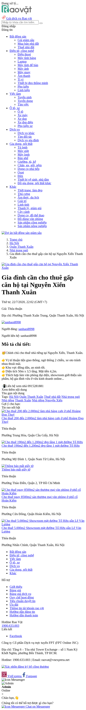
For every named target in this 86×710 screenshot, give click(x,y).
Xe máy (23, 115)
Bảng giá (15, 590)
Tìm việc (23, 104)
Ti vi (20, 79)
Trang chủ (16, 239)
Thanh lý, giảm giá (29, 208)
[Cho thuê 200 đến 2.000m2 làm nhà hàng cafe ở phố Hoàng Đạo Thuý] (43, 414)
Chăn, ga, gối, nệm (30, 165)
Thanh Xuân (23, 400)
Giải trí (22, 201)
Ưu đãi (14, 604)
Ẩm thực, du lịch (28, 197)
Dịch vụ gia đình (28, 140)
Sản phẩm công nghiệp (32, 222)
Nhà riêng (8, 400)
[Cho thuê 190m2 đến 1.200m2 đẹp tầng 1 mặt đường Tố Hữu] (42, 442)
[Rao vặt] (17, 13)
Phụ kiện (23, 86)
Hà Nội (14, 243)
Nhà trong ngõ (19, 250)
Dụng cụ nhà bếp (28, 168)
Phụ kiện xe (25, 126)
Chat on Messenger (37, 706)
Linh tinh (23, 204)
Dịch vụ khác (26, 133)
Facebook (16, 636)
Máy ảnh (23, 68)
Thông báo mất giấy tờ (16, 469)
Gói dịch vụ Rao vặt (19, 18)
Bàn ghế (23, 158)
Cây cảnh (24, 211)
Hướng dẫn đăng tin (22, 611)
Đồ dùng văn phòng (30, 219)
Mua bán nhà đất (28, 43)
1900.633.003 (10, 625)
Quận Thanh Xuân (21, 246)
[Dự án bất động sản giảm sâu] (22, 232)
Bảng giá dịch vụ (20, 594)
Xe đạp (22, 118)
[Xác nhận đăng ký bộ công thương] (25, 666)
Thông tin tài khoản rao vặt (27, 608)
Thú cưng (24, 194)
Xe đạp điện (25, 122)
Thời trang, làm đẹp (30, 190)
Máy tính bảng (27, 58)
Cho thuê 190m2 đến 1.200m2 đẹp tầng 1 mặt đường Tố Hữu (41, 445)
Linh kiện (24, 90)
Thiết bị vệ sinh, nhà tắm (33, 179)
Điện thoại (24, 54)
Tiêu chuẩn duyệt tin (22, 601)
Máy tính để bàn (28, 65)
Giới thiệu (16, 586)
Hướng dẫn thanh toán (24, 615)
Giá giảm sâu (26, 40)
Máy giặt (23, 151)
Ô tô (20, 111)
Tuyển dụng (25, 101)
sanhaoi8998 (26, 329)
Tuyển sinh (25, 97)
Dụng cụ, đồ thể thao (31, 215)
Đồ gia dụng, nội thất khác (34, 183)
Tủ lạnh (22, 147)
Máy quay (24, 72)
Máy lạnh (24, 154)
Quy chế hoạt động (22, 597)
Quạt (21, 172)
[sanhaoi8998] (11, 322)
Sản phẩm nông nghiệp (32, 226)
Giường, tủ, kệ (27, 161)
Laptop (22, 61)
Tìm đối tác (25, 136)
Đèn (20, 176)
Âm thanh (24, 75)
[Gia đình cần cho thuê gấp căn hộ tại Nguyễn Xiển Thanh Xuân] (43, 267)
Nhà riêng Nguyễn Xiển (47, 400)
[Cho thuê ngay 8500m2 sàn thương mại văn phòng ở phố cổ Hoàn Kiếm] (43, 493)
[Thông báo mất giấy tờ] (17, 466)
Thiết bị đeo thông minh (33, 83)
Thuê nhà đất (26, 47)
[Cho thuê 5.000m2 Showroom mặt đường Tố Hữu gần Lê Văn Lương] (43, 524)
